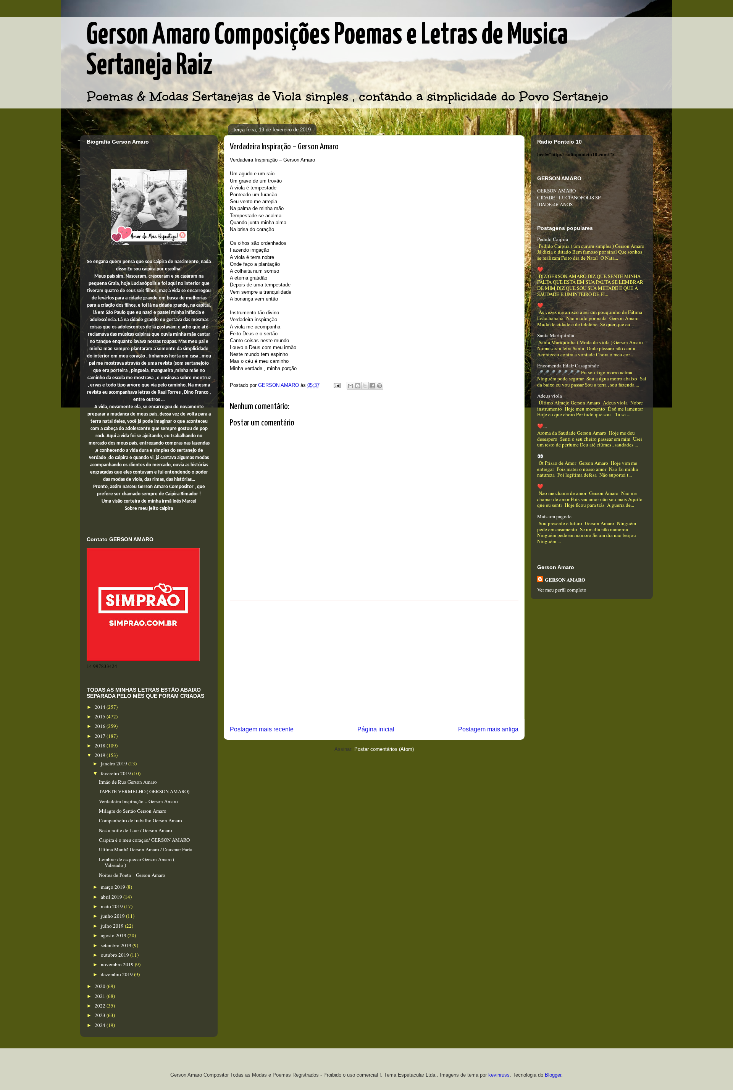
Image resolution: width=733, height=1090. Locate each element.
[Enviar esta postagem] (336, 385)
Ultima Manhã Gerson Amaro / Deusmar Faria (145, 849)
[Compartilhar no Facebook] (372, 386)
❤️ (540, 269)
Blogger (553, 1075)
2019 (101, 755)
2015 (101, 716)
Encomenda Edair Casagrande (568, 365)
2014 (101, 706)
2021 (101, 996)
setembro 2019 (116, 945)
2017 (101, 736)
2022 (101, 1005)
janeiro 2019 (114, 763)
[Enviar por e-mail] (350, 386)
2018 (101, 745)
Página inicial (375, 729)
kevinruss (499, 1075)
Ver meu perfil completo (561, 589)
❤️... (542, 425)
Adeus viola (549, 395)
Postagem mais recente (262, 729)
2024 (101, 1025)
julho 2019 (113, 925)
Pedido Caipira (552, 239)
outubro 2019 (115, 954)
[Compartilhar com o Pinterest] (379, 386)
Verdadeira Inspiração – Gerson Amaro (138, 801)
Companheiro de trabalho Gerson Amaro (140, 820)
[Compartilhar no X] (365, 386)
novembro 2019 (118, 964)
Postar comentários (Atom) (384, 749)
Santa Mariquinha (555, 335)
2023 (101, 1015)
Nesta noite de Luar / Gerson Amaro (135, 830)
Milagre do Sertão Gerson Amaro (132, 810)
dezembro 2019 (117, 974)
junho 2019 (113, 915)
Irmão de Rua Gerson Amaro (128, 781)
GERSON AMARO (565, 579)
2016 (101, 726)
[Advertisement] (374, 659)
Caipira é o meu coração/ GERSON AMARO (144, 839)
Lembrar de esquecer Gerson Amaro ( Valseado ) (136, 862)
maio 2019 (112, 906)
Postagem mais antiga (488, 729)
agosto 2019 (114, 935)
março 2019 (113, 886)
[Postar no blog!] (358, 386)
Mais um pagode (554, 516)
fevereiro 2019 (116, 773)
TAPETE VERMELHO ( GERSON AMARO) (144, 791)
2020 (101, 986)
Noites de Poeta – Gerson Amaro (132, 875)
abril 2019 (112, 896)
